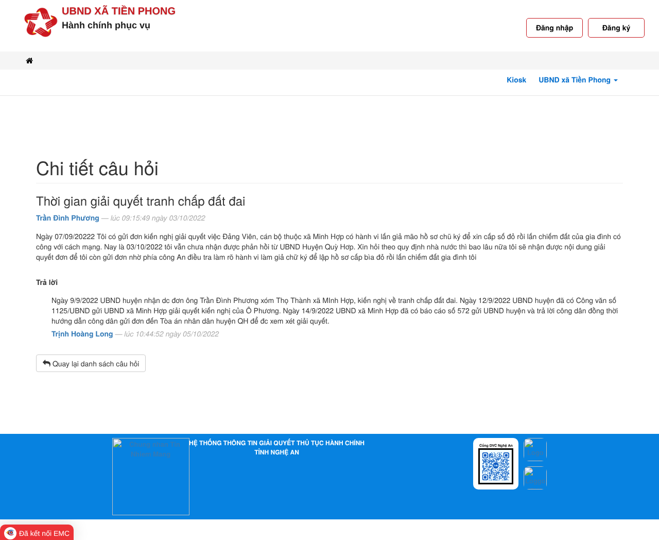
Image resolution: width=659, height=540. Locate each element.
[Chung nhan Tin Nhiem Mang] (150, 476)
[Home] (29, 61)
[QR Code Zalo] (495, 465)
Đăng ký (616, 28)
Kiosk (516, 80)
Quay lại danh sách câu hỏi (94, 363)
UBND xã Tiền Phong (119, 11)
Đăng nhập (554, 28)
